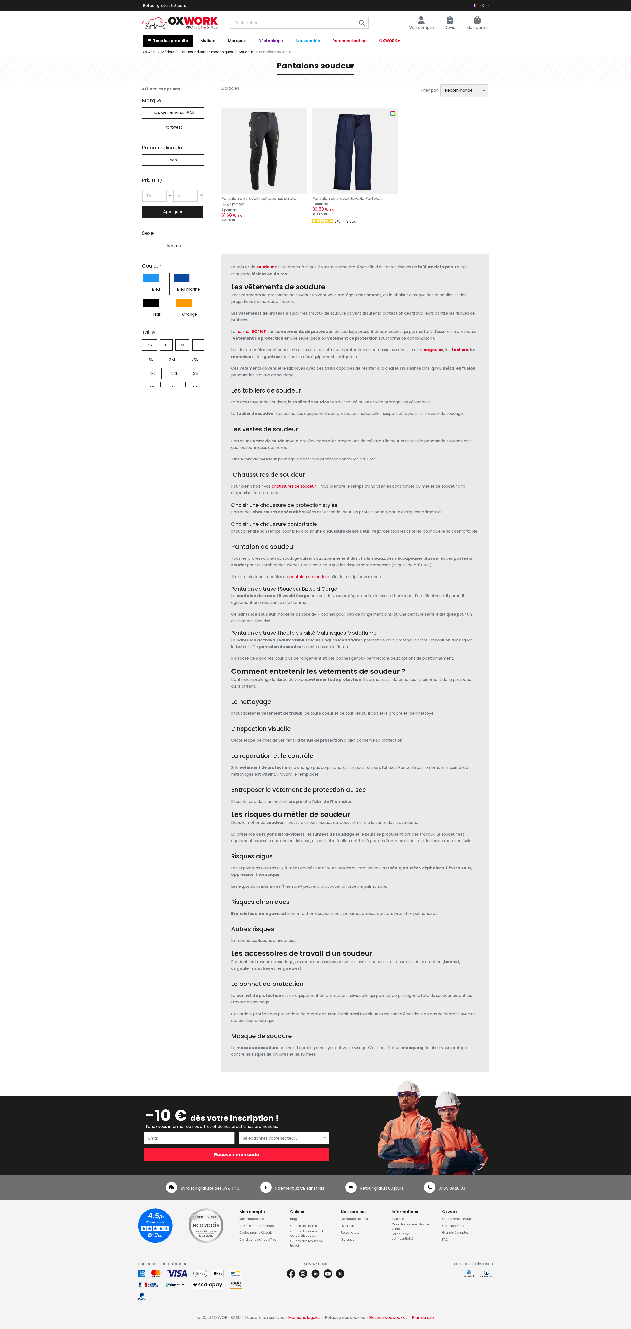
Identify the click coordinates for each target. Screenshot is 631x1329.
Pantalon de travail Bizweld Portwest (347, 198)
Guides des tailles (303, 1226)
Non (173, 160)
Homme (173, 245)
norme (242, 331)
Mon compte (421, 27)
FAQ (445, 1239)
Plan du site (423, 1317)
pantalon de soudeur (309, 577)
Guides (297, 1211)
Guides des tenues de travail (306, 1243)
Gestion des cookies (388, 1317)
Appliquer (172, 211)
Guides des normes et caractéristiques (306, 1233)
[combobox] (299, 23)
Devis (449, 27)
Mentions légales (304, 1317)
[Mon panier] (477, 20)
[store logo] (180, 23)
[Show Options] (324, 1138)
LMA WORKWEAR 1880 (173, 113)
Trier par (429, 90)
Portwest (173, 127)
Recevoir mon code (236, 1154)
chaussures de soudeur (294, 486)
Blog (293, 1219)
